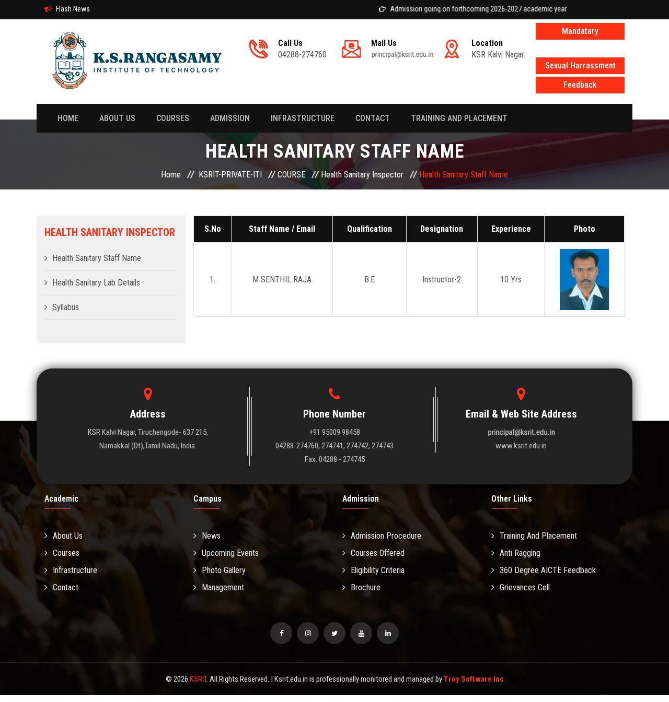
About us (117, 118)
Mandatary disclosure (580, 33)
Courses (172, 118)
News (211, 536)
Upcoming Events (230, 553)
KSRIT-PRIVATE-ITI (230, 175)
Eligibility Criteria (378, 570)
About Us (68, 536)
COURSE (291, 175)
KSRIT (198, 679)
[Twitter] (334, 633)
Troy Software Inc (474, 679)
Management (223, 587)
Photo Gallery (224, 570)
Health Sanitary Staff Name (96, 258)
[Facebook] (281, 633)
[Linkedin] (388, 633)
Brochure (365, 587)
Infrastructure (302, 118)
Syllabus (65, 307)
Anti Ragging (520, 553)
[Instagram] (308, 633)
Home (67, 118)
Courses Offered (378, 553)
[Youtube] (361, 633)
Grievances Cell (525, 587)
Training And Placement (459, 118)
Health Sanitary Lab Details (96, 283)
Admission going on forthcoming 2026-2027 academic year (467, 9)
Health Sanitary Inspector (362, 175)
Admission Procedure (386, 536)
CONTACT (372, 118)
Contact (65, 587)
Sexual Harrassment (580, 65)
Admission (230, 118)
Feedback (580, 85)
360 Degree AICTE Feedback (548, 570)
